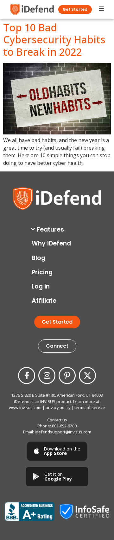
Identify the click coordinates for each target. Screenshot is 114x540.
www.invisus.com (25, 407)
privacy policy (58, 407)
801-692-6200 (64, 426)
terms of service (89, 407)
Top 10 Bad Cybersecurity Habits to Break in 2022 (54, 40)
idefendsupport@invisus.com (63, 432)
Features (50, 229)
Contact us (57, 420)
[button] (59, 229)
